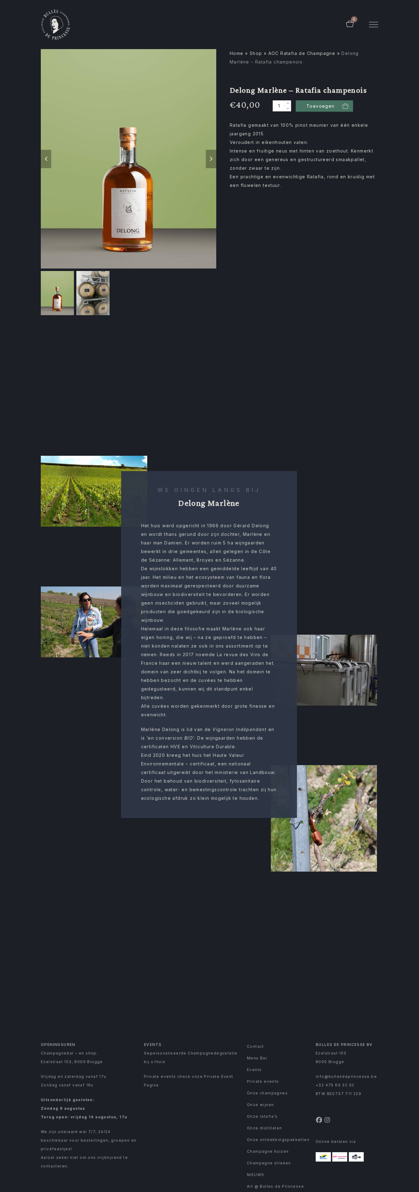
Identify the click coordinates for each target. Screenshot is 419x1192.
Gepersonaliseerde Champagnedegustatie (191, 1053)
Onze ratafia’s (262, 1116)
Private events (263, 1081)
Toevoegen (320, 106)
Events (254, 1069)
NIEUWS (255, 1174)
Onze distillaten (264, 1128)
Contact (255, 1046)
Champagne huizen (268, 1151)
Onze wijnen (260, 1104)
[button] (373, 24)
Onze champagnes (267, 1093)
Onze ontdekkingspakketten (278, 1139)
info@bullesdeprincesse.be (346, 1076)
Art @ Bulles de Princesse (275, 1186)
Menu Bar (257, 1058)
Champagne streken (269, 1163)
